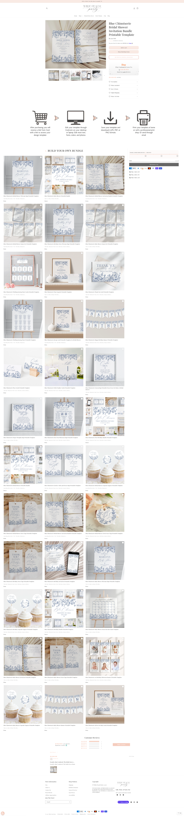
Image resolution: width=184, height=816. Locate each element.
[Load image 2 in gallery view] (65, 75)
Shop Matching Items (124, 52)
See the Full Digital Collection (124, 57)
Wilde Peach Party (52, 814)
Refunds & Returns (73, 787)
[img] (53, 756)
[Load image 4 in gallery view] (86, 75)
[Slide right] (104, 75)
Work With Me (48, 792)
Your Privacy (72, 792)
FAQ (46, 785)
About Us (47, 787)
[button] (46, 8)
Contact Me (48, 790)
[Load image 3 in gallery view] (76, 75)
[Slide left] (46, 75)
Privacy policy (67, 814)
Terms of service (74, 814)
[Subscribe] (69, 802)
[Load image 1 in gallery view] (54, 75)
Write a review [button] (121, 744)
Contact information (91, 814)
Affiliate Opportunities (50, 795)
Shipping (111, 40)
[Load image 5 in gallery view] (97, 75)
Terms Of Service (73, 790)
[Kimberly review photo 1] (53, 769)
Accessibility (72, 795)
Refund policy (60, 814)
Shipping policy (83, 814)
